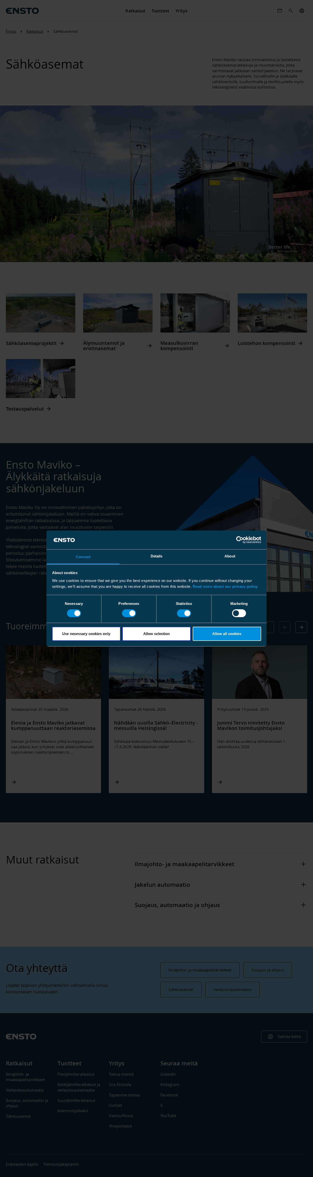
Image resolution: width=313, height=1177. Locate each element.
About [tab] (229, 556)
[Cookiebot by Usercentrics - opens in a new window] (239, 539)
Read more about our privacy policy (225, 586)
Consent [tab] (83, 557)
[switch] (129, 613)
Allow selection (156, 634)
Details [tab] (157, 556)
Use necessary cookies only (86, 634)
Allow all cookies (227, 634)
